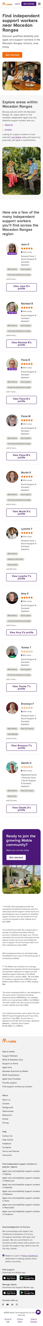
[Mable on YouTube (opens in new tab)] (7, 1304)
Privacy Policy (20, 1320)
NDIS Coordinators (10, 1075)
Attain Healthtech (30, 1256)
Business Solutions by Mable (15, 1071)
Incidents (6, 1147)
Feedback (6, 1143)
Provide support (9, 1083)
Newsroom (7, 1115)
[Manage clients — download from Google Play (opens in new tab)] (27, 1292)
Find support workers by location (17, 1086)
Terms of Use (7, 1320)
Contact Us (7, 1136)
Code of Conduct (33, 1320)
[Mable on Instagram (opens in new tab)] (17, 1304)
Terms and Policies (10, 1151)
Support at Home (10, 1063)
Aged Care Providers (11, 1079)
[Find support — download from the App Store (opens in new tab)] (9, 1277)
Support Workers (9, 1056)
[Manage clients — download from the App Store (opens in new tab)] (9, 1292)
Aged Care (7, 1067)
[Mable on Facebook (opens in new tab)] (3, 1304)
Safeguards (7, 1107)
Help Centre (7, 1140)
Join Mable (16, 137)
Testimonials (7, 1111)
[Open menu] (39, 3)
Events (5, 1119)
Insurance (7, 1155)
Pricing (5, 1123)
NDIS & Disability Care (12, 1060)
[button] (38, 1312)
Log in (17, 4)
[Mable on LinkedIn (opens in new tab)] (12, 1304)
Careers (5, 1103)
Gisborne (9, 125)
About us (6, 1100)
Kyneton (8, 129)
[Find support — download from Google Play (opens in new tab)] (27, 1277)
